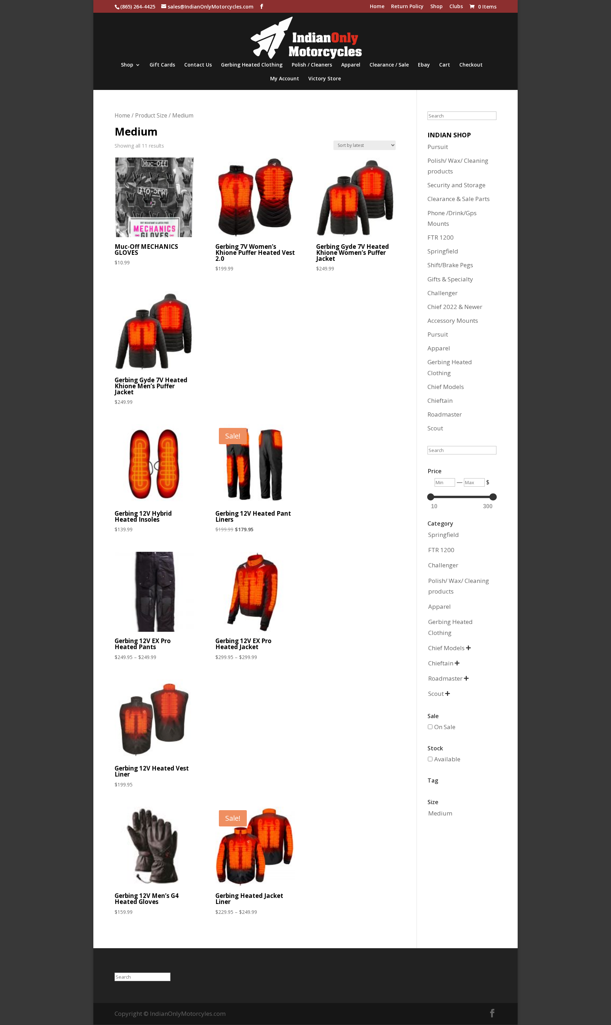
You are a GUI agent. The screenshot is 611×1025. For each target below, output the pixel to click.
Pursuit (437, 147)
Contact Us (198, 65)
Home (377, 7)
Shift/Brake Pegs (450, 265)
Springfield (442, 251)
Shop (436, 7)
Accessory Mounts (452, 320)
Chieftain (440, 400)
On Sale (444, 727)
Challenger (442, 293)
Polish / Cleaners (312, 65)
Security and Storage (456, 185)
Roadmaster (444, 414)
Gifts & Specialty (450, 279)
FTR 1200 (440, 237)
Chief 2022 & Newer (454, 307)
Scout (435, 428)
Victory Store (324, 79)
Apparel (350, 65)
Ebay (424, 65)
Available (447, 759)
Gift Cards (162, 65)
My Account (284, 79)
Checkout (471, 65)
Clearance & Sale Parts (458, 199)
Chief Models (445, 387)
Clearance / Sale (389, 65)
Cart (444, 65)
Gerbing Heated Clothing (252, 65)
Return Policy (407, 7)
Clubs (456, 7)
